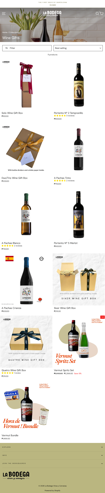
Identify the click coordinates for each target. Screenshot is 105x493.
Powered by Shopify (52, 490)
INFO (4, 455)
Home (4, 32)
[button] (60, 115)
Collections (14, 32)
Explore (6, 447)
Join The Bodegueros (14, 463)
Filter (12, 48)
